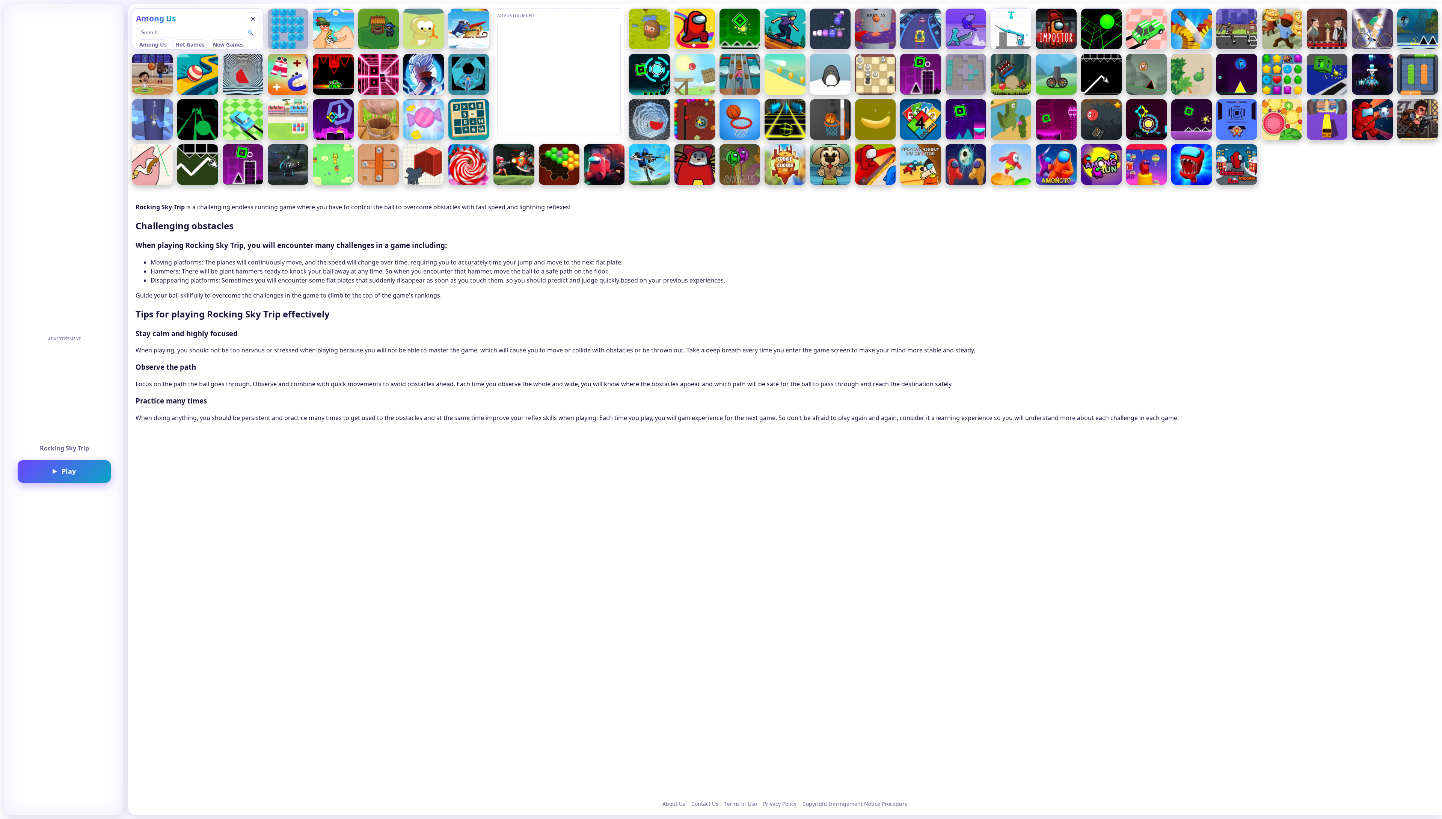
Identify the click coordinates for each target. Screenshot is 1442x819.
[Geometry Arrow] (1101, 74)
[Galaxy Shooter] (1372, 74)
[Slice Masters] (1191, 29)
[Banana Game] (875, 119)
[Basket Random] (1236, 29)
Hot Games (189, 44)
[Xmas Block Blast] (288, 29)
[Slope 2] (784, 119)
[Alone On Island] (1191, 74)
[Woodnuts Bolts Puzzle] (378, 164)
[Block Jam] (1417, 74)
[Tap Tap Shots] (830, 119)
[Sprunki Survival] (333, 164)
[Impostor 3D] (604, 164)
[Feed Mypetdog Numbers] (830, 164)
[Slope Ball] (1146, 74)
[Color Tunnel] (649, 119)
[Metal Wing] (513, 164)
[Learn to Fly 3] (830, 74)
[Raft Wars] (423, 29)
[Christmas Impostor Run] (1236, 164)
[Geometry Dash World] (1236, 74)
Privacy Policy (779, 803)
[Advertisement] (64, 391)
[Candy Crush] (1282, 74)
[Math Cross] (468, 119)
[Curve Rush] (784, 74)
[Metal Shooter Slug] (1417, 119)
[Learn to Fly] (468, 29)
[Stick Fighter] (965, 29)
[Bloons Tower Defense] (468, 164)
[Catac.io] (694, 164)
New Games (228, 44)
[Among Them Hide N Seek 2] (875, 164)
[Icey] (288, 164)
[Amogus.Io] (694, 29)
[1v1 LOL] (649, 164)
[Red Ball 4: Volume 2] (1011, 74)
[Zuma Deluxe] (694, 119)
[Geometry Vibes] (197, 164)
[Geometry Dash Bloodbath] (333, 74)
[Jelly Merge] (965, 74)
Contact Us (704, 803)
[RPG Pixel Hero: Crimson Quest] (378, 29)
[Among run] (1101, 164)
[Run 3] (1236, 119)
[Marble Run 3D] (197, 74)
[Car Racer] (920, 29)
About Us (673, 803)
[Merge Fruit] (1282, 119)
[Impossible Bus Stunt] (1327, 119)
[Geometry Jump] (1146, 119)
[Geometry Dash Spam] (920, 74)
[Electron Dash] (468, 74)
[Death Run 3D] (378, 74)
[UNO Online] (920, 119)
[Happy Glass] (1011, 29)
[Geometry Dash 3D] (1327, 74)
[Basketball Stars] (152, 74)
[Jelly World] (1011, 164)
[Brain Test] (423, 164)
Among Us (153, 44)
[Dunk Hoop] (739, 119)
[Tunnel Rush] (243, 74)
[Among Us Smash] (739, 164)
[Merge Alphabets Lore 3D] (288, 74)
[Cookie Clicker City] (784, 164)
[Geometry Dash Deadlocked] (649, 74)
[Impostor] (1056, 29)
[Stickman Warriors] (423, 74)
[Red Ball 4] (694, 74)
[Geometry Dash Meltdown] (1191, 119)
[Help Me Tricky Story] (152, 164)
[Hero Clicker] (649, 29)
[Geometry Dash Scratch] (243, 164)
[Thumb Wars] (333, 29)
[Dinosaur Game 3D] (1011, 119)
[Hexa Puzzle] (559, 164)
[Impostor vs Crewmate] (1191, 164)
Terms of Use (740, 803)
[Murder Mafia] (1327, 29)
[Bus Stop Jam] (288, 119)
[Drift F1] (243, 119)
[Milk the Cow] (378, 119)
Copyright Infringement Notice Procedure (855, 803)
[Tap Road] (197, 119)
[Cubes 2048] (830, 29)
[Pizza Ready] (1282, 29)
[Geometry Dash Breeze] (1056, 119)
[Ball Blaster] (1056, 74)
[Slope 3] (1101, 29)
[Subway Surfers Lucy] (739, 74)
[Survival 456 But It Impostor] (920, 164)
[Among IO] (1056, 164)
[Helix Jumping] (875, 29)
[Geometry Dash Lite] (739, 29)
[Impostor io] (1372, 119)
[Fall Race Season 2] (1146, 164)
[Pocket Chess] (875, 74)
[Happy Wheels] (1372, 29)
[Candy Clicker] (423, 119)
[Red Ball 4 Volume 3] (1101, 119)
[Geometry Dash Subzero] (965, 119)
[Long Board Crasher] (784, 29)
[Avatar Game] (1417, 29)
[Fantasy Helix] (152, 119)
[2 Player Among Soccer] (965, 164)
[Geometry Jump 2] (333, 119)
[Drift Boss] (1146, 29)
